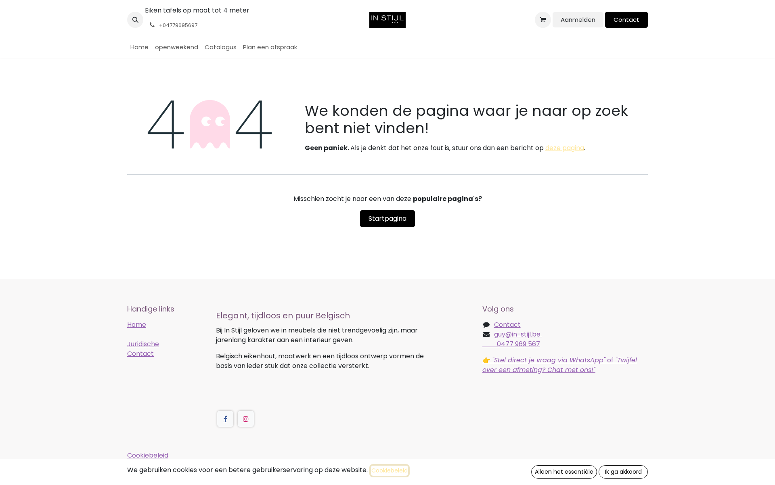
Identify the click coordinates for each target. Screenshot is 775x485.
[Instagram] (246, 419)
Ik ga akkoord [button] (623, 472)
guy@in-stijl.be (518, 334)
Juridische (143, 344)
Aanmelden (578, 19)
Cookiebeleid (147, 455)
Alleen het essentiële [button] (564, 472)
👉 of (559, 364)
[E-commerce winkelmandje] (543, 20)
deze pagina (564, 148)
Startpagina (387, 218)
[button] (135, 20)
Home (136, 324)
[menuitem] (139, 47)
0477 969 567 (511, 344)
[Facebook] (225, 419)
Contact (626, 19)
